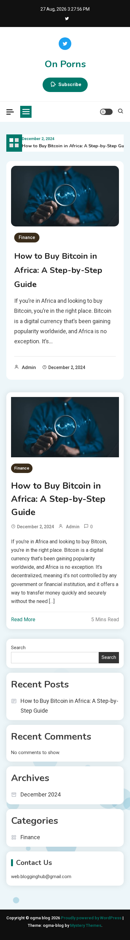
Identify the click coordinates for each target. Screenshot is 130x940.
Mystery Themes (85, 925)
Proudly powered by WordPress (91, 918)
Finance (27, 237)
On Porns (65, 64)
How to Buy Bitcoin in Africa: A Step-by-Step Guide (75, 146)
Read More (23, 619)
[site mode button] (106, 112)
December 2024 (41, 794)
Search (18, 647)
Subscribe (69, 84)
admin (29, 367)
